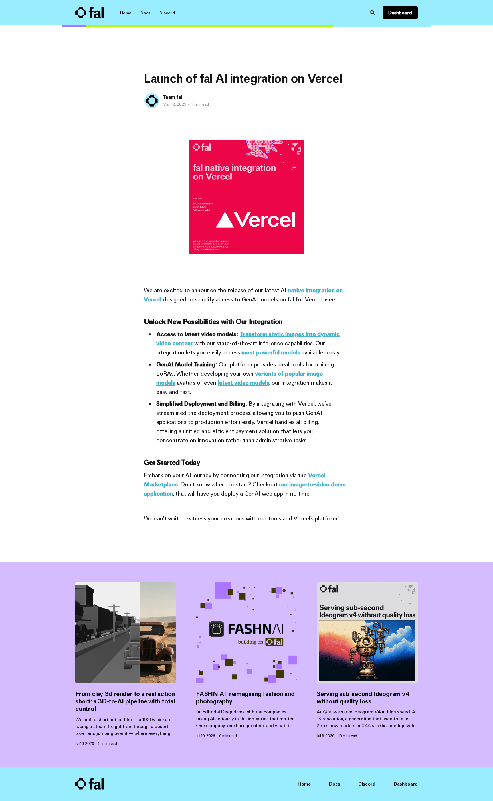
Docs (145, 12)
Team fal (172, 97)
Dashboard (400, 12)
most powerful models (270, 352)
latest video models (243, 382)
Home (125, 12)
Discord (167, 12)
